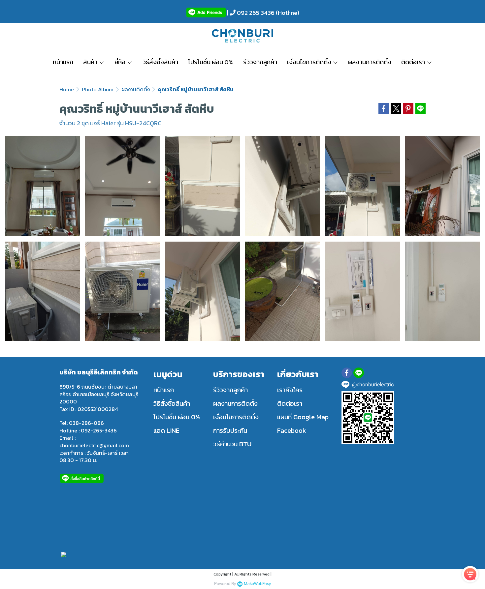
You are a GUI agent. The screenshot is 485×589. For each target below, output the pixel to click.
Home (66, 89)
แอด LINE (166, 430)
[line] (358, 373)
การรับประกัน (230, 430)
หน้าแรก (163, 390)
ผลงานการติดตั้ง (235, 403)
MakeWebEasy (257, 583)
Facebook (291, 430)
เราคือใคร (290, 390)
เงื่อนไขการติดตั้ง (236, 417)
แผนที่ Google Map (303, 417)
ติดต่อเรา (289, 403)
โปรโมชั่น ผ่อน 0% (176, 417)
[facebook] (346, 373)
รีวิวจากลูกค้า (230, 390)
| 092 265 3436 (250, 12)
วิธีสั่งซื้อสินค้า (171, 403)
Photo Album (97, 89)
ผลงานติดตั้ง (135, 89)
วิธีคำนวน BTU (232, 444)
